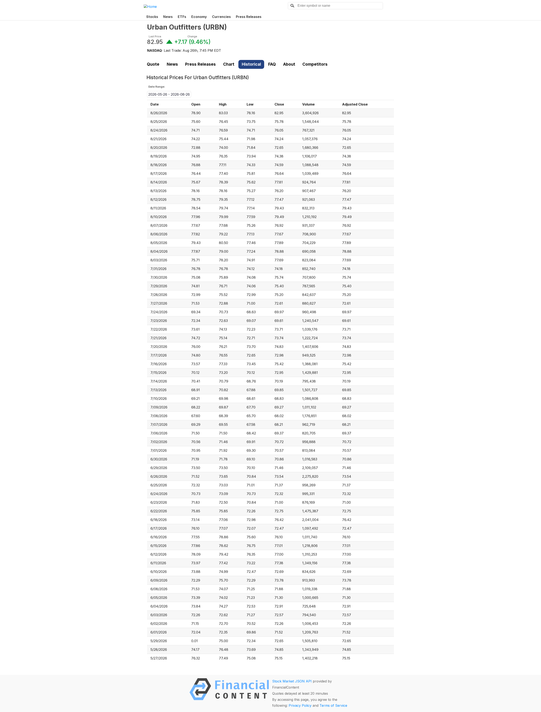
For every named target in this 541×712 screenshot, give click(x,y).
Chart (228, 64)
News (168, 17)
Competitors (315, 64)
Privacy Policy (300, 705)
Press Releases (248, 17)
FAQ (272, 64)
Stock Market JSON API (292, 681)
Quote (153, 64)
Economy (199, 17)
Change (192, 36)
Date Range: (156, 86)
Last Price (155, 36)
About (289, 64)
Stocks (152, 17)
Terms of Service (333, 705)
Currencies (221, 17)
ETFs (182, 17)
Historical (251, 64)
